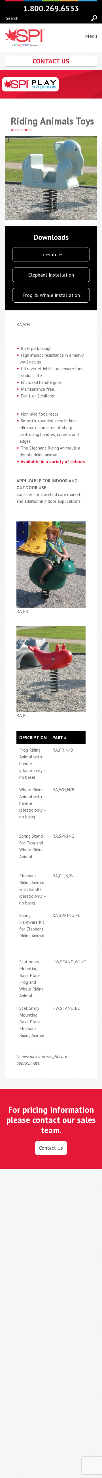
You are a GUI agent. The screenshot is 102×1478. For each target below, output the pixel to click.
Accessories (22, 129)
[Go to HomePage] (25, 43)
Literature (51, 254)
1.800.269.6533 (51, 8)
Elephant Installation (51, 274)
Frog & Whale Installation (51, 295)
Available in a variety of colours (53, 461)
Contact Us (51, 1148)
